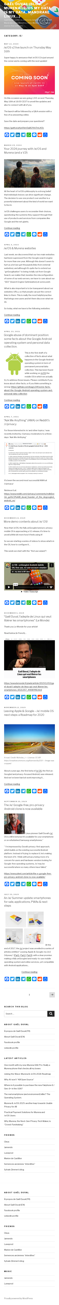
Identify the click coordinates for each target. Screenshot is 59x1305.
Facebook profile (12, 1042)
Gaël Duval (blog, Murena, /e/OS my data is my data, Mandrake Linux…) (27, 10)
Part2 (23, 955)
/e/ (51, 833)
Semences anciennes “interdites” (19, 1164)
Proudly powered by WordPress (18, 1298)
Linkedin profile (11, 1048)
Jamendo (8, 1147)
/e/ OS (39, 771)
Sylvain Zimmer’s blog (14, 1169)
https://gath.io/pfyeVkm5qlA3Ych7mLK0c (24, 128)
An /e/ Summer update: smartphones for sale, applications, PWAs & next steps (27, 901)
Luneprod (8, 1153)
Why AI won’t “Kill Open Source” (19, 1079)
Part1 (16, 955)
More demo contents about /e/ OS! (26, 521)
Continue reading (12, 228)
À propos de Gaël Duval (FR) (17, 1031)
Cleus (6, 1141)
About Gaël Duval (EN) (14, 1037)
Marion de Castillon (13, 1158)
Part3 (29, 955)
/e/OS (43, 373)
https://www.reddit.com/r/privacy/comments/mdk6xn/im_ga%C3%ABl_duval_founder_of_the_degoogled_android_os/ (29, 497)
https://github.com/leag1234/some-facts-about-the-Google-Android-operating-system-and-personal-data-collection (28, 390)
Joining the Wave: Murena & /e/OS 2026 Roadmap (27, 1074)
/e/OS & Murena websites (20, 248)
